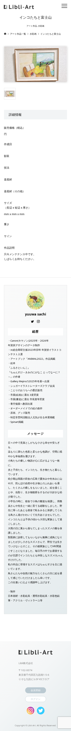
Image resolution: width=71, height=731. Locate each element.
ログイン (36, 699)
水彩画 (41, 25)
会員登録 (36, 690)
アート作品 (32, 25)
